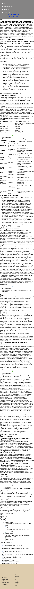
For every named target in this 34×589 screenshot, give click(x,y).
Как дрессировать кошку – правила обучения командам (17, 554)
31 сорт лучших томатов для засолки (15, 541)
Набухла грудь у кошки (8, 560)
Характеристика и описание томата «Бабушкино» (16, 139)
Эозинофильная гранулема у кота (11, 557)
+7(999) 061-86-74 (13, 14)
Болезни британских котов (9, 563)
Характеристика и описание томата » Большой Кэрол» (17, 488)
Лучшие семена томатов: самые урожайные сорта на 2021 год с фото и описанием (17, 375)
